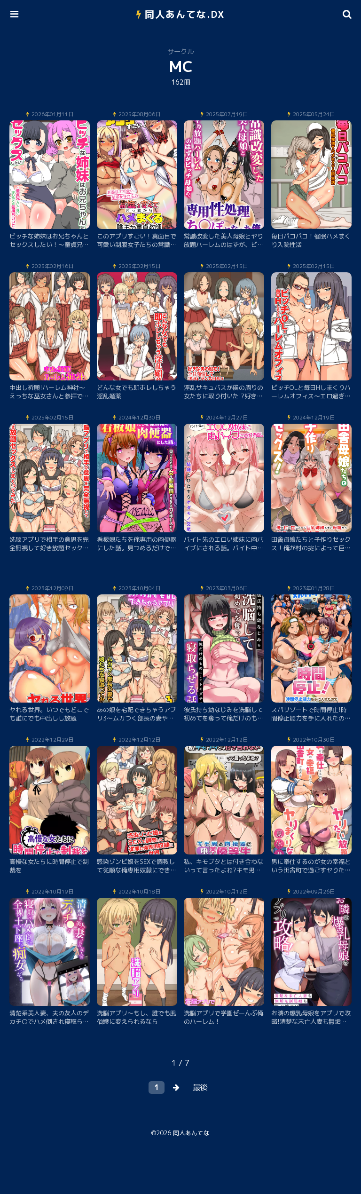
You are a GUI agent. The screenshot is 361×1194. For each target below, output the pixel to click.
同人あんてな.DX (185, 14)
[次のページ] (176, 1087)
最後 (200, 1087)
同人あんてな (191, 1133)
